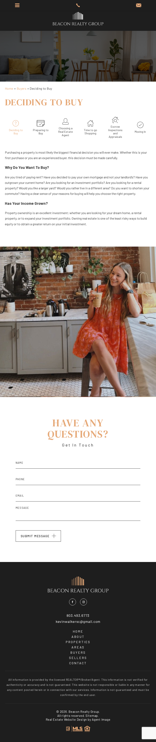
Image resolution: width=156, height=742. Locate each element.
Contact (78, 663)
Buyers (78, 652)
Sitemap (92, 715)
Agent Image (101, 719)
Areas (78, 647)
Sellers (78, 657)
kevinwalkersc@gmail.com (78, 622)
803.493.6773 (78, 616)
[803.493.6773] (78, 5)
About (78, 636)
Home (78, 631)
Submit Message (35, 536)
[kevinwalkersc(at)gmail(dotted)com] (138, 5)
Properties (78, 642)
